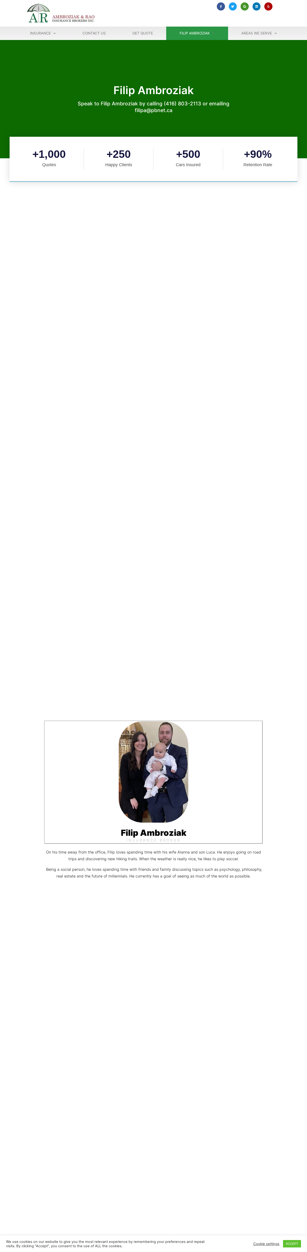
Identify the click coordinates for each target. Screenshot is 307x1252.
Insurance (40, 33)
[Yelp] (268, 6)
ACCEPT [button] (292, 1244)
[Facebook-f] (221, 6)
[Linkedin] (257, 6)
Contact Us (94, 33)
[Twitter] (233, 6)
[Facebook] (144, 892)
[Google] (245, 6)
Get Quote (142, 33)
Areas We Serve (256, 33)
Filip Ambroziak (195, 33)
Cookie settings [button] (266, 1244)
